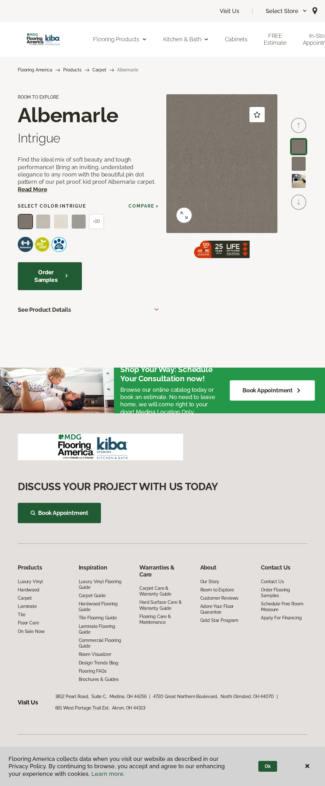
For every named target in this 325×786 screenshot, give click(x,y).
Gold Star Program (219, 620)
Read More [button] (32, 189)
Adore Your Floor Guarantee (217, 609)
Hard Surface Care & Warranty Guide (160, 605)
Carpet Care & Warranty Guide (155, 591)
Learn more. (108, 773)
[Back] (298, 125)
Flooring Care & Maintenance (155, 619)
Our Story (210, 581)
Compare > (144, 206)
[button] (286, 11)
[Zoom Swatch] (184, 215)
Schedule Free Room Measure (282, 606)
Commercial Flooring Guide (100, 643)
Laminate (27, 606)
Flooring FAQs (93, 671)
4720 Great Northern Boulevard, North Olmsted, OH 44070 (213, 696)
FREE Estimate (275, 39)
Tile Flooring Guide (98, 617)
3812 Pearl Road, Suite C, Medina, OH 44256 (101, 696)
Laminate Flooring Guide (97, 629)
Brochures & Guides (99, 679)
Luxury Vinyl (30, 581)
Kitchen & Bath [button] (182, 39)
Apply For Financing (281, 617)
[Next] (298, 202)
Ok (268, 766)
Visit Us (229, 11)
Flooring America (35, 69)
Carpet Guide (92, 595)
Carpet (99, 69)
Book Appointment (267, 390)
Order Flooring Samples (275, 592)
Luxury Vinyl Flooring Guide (100, 584)
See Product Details (44, 309)
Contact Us (272, 581)
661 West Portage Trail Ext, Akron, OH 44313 (100, 707)
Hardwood (28, 589)
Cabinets (236, 39)
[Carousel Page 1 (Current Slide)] (298, 146)
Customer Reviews (219, 598)
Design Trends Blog (98, 662)
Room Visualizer (95, 654)
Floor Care (28, 622)
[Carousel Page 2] (298, 163)
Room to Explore (217, 589)
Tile (21, 614)
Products (72, 69)
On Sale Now (31, 631)
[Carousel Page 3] (298, 181)
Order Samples (46, 276)
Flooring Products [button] (116, 39)
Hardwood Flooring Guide (98, 606)
